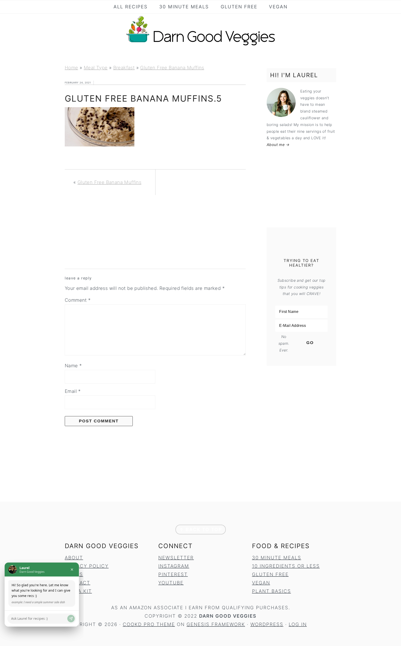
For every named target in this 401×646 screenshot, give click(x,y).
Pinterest (173, 574)
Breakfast (124, 67)
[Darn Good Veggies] (200, 45)
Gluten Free (270, 574)
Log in (298, 624)
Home (71, 67)
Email (73, 391)
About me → (278, 144)
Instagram (173, 566)
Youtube (171, 583)
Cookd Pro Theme (149, 624)
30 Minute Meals (276, 557)
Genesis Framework (216, 624)
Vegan (261, 583)
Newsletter (176, 557)
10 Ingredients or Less (286, 566)
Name (73, 365)
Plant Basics (271, 591)
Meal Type (96, 67)
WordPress (266, 624)
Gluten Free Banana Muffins (172, 67)
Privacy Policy (87, 566)
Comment (78, 300)
